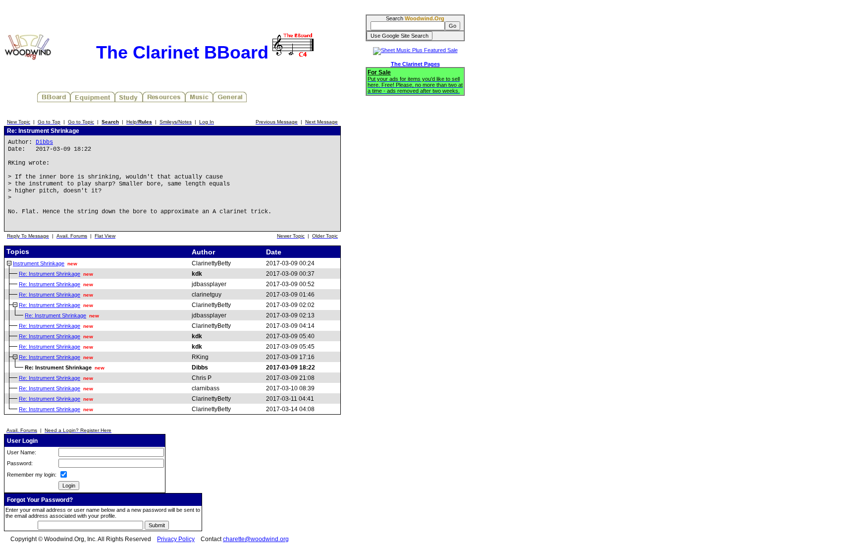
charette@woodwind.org (256, 539)
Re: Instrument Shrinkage (49, 274)
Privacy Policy (176, 539)
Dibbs (44, 142)
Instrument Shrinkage (38, 263)
